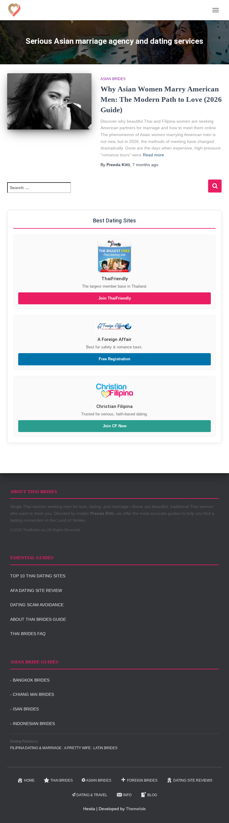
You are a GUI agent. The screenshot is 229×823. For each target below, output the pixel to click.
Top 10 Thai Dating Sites (37, 575)
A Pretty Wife (77, 748)
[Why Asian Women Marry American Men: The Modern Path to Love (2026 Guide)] (49, 101)
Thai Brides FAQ (28, 633)
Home (29, 780)
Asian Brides (113, 79)
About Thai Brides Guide (38, 619)
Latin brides (105, 748)
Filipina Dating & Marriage (35, 748)
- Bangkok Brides (29, 680)
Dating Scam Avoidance (37, 604)
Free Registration (114, 359)
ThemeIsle (136, 808)
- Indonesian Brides (32, 723)
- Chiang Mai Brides (32, 694)
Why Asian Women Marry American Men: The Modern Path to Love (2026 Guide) (161, 99)
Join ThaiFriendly (114, 298)
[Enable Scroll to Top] (217, 811)
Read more (153, 154)
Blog (152, 795)
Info (127, 795)
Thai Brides (61, 780)
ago (145, 164)
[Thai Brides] (16, 10)
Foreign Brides (142, 780)
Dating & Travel (91, 795)
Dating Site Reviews (192, 780)
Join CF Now (114, 426)
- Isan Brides (24, 709)
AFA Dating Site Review (36, 590)
